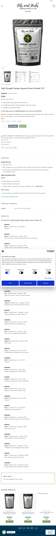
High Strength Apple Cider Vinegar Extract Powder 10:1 (28, 513)
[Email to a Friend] (10, 148)
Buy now (23, 126)
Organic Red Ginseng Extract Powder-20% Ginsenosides (9, 513)
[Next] (52, 42)
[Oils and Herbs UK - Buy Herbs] (28, 6)
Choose (2, 118)
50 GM (15, 208)
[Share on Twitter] (7, 148)
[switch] (21, 273)
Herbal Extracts (8, 84)
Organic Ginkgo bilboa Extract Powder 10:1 (46, 513)
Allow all (45, 283)
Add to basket (13, 126)
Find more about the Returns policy (9, 196)
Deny (10, 283)
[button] (2, 6)
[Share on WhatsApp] (2, 148)
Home (2, 84)
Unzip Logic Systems (39, 532)
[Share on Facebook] (5, 148)
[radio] (3, 121)
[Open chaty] (4, 532)
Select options (9, 521)
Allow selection (28, 283)
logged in (12, 479)
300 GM (24, 208)
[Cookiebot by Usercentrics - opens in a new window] (48, 251)
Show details (48, 278)
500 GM (28, 208)
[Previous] (4, 42)
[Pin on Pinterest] (13, 148)
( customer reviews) (12, 93)
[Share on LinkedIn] (15, 148)
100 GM (20, 208)
